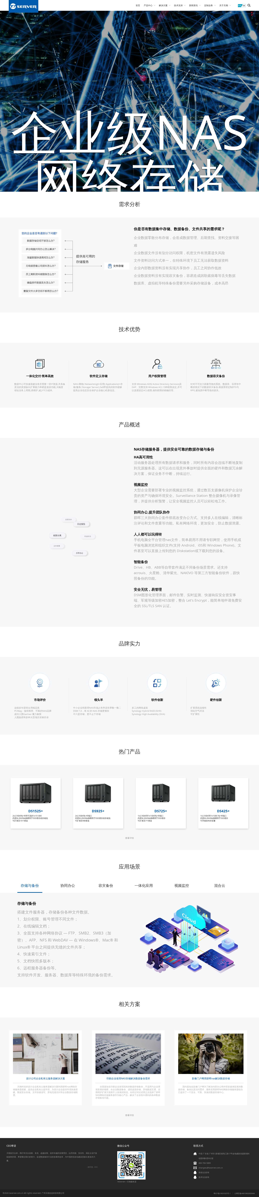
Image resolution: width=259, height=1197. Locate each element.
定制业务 (208, 5)
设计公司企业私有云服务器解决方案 (45, 1078)
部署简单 (89, 540)
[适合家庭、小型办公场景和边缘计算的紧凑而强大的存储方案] (161, 806)
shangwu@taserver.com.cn (211, 1167)
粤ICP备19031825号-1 (222, 1193)
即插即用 (74, 522)
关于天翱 (223, 5)
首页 (138, 5)
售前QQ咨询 (204, 1172)
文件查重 (63, 552)
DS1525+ (35, 811)
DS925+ (98, 811)
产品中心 (148, 5)
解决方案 (163, 5)
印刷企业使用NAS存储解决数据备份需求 (128, 1078)
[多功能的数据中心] (35, 806)
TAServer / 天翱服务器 (126, 1181)
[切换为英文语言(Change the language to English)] (242, 6)
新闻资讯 (193, 5)
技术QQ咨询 (204, 1177)
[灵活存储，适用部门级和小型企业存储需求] (98, 806)
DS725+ (160, 811)
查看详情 (129, 838)
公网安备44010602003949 (244, 1193)
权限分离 (69, 548)
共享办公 (53, 527)
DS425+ (223, 811)
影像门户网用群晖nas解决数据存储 (211, 1078)
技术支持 (178, 5)
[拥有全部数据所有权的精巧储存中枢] (223, 806)
